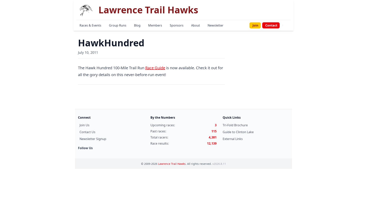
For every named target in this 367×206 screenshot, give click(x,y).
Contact (271, 25)
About (195, 25)
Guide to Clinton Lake (238, 132)
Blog (137, 25)
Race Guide (155, 67)
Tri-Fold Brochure (235, 125)
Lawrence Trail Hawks (172, 164)
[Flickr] (290, 25)
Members (155, 25)
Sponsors (177, 25)
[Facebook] (285, 25)
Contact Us (87, 132)
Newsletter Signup (93, 139)
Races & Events (90, 25)
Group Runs (117, 25)
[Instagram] (287, 25)
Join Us (84, 125)
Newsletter (215, 25)
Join (255, 25)
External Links (233, 139)
